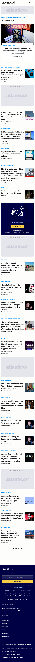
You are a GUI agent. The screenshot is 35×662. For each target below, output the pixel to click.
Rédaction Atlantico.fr (6, 180)
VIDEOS (4, 630)
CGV (3, 644)
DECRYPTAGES (5, 620)
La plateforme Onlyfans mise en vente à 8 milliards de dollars (12, 154)
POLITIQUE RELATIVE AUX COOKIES (11, 654)
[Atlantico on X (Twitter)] (10, 595)
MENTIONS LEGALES (10, 644)
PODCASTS (4, 633)
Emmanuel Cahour (17, 56)
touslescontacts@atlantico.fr (17, 599)
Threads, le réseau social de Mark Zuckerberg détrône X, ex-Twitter (12, 287)
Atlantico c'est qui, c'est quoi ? (10, 608)
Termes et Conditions (17, 587)
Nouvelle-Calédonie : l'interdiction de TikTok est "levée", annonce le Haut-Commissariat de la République (11, 267)
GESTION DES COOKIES (8, 648)
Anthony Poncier (5, 425)
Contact (20, 610)
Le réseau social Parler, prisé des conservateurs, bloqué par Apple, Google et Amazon (12, 515)
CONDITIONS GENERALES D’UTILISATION (12, 657)
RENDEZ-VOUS (5, 626)
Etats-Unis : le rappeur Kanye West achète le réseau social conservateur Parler (12, 386)
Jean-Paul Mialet (5, 198)
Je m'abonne (17, 226)
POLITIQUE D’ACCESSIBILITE (9, 651)
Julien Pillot (4, 141)
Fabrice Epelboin (5, 410)
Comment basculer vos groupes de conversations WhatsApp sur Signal (11, 498)
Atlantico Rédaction (6, 503)
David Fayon (4, 79)
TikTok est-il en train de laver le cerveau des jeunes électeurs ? (11, 193)
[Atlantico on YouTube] (29, 595)
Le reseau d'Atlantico (7, 610)
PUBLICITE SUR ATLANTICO (24, 644)
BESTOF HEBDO (6, 636)
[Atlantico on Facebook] (15, 595)
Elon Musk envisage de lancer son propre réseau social (11, 439)
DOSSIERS (4, 623)
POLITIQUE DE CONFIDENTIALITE (23, 648)
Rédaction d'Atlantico (6, 158)
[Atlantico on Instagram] (24, 595)
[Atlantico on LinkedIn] (20, 595)
